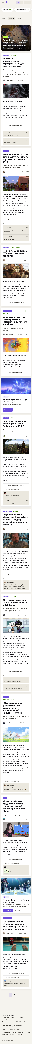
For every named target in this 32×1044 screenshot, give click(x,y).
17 (28, 171)
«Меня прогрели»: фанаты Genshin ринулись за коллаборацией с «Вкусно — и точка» (13, 708)
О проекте (5, 1029)
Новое (15, 14)
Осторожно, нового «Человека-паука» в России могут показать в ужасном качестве (15, 925)
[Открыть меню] (3, 2)
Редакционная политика (9, 1032)
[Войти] (29, 2)
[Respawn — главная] (7, 2)
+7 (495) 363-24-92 (19, 1022)
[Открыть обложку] (16, 91)
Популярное (6, 14)
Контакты (19, 1034)
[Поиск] (21, 2)
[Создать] (18, 2)
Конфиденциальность (8, 1034)
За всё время (5, 21)
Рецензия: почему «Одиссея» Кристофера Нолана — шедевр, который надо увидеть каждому (15, 519)
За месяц (19, 18)
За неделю (11, 18)
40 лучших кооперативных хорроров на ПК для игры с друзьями (13, 62)
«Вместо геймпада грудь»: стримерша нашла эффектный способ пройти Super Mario (14, 806)
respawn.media (8, 1015)
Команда (12, 1029)
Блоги (19, 1029)
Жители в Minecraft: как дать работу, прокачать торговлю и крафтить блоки (15, 158)
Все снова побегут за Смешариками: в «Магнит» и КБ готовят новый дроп (15, 321)
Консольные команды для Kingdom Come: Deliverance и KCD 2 (14, 424)
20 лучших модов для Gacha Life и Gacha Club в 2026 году (15, 602)
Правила (20, 1032)
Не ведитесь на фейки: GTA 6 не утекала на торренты (15, 253)
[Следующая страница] (25, 995)
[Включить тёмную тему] (25, 2)
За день (4, 18)
